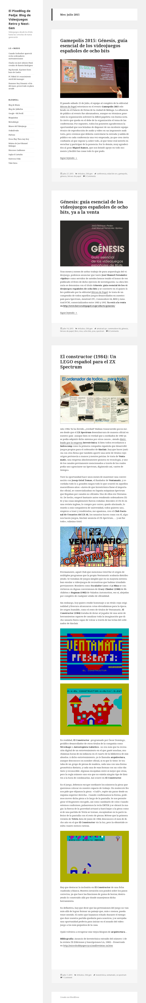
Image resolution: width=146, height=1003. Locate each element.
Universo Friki (15, 159)
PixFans (12, 135)
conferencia (101, 173)
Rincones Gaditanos (17, 150)
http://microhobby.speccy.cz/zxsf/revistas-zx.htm (88, 945)
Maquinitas (13, 117)
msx (81, 331)
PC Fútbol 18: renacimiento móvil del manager (20, 77)
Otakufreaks (14, 130)
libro (76, 331)
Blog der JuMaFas (16, 109)
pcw (93, 331)
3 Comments (90, 176)
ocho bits (87, 331)
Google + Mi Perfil (16, 113)
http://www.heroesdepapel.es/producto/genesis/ (89, 305)
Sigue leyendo (68, 157)
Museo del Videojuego (18, 126)
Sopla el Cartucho (16, 154)
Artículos (81, 173)
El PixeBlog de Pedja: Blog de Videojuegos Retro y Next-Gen (20, 19)
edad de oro (112, 173)
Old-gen (89, 173)
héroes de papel (74, 176)
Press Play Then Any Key (19, 139)
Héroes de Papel (68, 106)
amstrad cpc (102, 328)
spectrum (100, 331)
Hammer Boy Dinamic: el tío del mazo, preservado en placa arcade (21, 86)
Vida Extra (13, 163)
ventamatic (111, 975)
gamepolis (122, 173)
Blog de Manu (14, 105)
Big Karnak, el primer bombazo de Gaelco (20, 71)
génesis (63, 176)
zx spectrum (121, 975)
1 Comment (67, 977)
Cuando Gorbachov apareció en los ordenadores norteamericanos (20, 56)
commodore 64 (114, 328)
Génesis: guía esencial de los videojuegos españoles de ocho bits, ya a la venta (94, 207)
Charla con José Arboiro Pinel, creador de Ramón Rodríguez (21, 64)
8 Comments (113, 331)
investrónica (101, 975)
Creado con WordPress (69, 997)
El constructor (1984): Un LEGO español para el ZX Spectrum (88, 361)
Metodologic (14, 122)
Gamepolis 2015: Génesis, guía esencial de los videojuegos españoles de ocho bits (93, 45)
